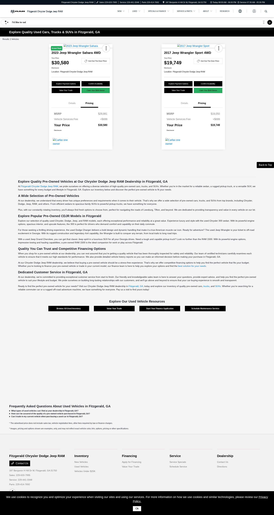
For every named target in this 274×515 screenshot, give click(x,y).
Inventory (81, 456)
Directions (222, 466)
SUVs (218, 286)
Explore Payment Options (66, 84)
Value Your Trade (65, 90)
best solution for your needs (192, 266)
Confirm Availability (95, 84)
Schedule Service (178, 466)
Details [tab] (72, 103)
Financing (129, 456)
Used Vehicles (81, 466)
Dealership (225, 456)
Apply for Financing (131, 462)
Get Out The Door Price (97, 61)
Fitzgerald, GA (136, 286)
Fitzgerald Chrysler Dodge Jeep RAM (39, 186)
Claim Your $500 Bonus (96, 90)
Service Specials (178, 462)
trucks (206, 286)
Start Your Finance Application (159, 308)
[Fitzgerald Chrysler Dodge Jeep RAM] (36, 11)
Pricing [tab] (89, 103)
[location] (163, 2)
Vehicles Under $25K (84, 471)
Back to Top (265, 165)
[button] (219, 48)
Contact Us (21, 463)
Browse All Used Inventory (69, 308)
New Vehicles (81, 462)
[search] (266, 11)
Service (175, 456)
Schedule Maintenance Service (205, 308)
